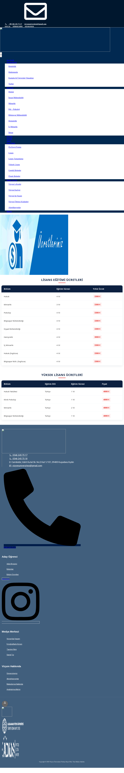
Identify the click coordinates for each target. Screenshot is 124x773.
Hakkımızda (13, 72)
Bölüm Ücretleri (13, 575)
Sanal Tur (10, 655)
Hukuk (11, 92)
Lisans (10, 153)
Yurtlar (11, 84)
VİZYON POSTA (29, 26)
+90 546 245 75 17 (15, 24)
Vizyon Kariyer (14, 190)
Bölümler (10, 88)
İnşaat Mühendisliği (15, 98)
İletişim (9, 211)
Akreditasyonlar (14, 207)
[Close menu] (1, 56)
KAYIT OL (7, 26)
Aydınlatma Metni (13, 689)
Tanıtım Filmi (12, 649)
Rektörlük (12, 66)
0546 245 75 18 (20, 458)
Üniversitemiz (12, 62)
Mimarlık (12, 103)
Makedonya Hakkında (15, 684)
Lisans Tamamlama (15, 159)
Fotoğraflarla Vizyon (14, 644)
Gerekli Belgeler (14, 170)
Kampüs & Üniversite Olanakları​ (21, 78)
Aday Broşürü (12, 564)
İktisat (10, 133)
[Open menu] (1, 53)
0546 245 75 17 (20, 455)
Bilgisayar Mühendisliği (17, 115)
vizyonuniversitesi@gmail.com (35, 24)
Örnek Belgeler (14, 176)
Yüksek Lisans (14, 165)
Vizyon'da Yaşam (13, 639)
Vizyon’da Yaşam (15, 196)
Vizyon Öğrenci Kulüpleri (18, 202)
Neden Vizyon (12, 180)
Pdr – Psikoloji (14, 109)
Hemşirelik (12, 121)
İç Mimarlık (12, 127)
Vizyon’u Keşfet (14, 184)
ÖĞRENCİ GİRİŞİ (18, 26)
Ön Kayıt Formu (14, 147)
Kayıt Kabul (11, 143)
